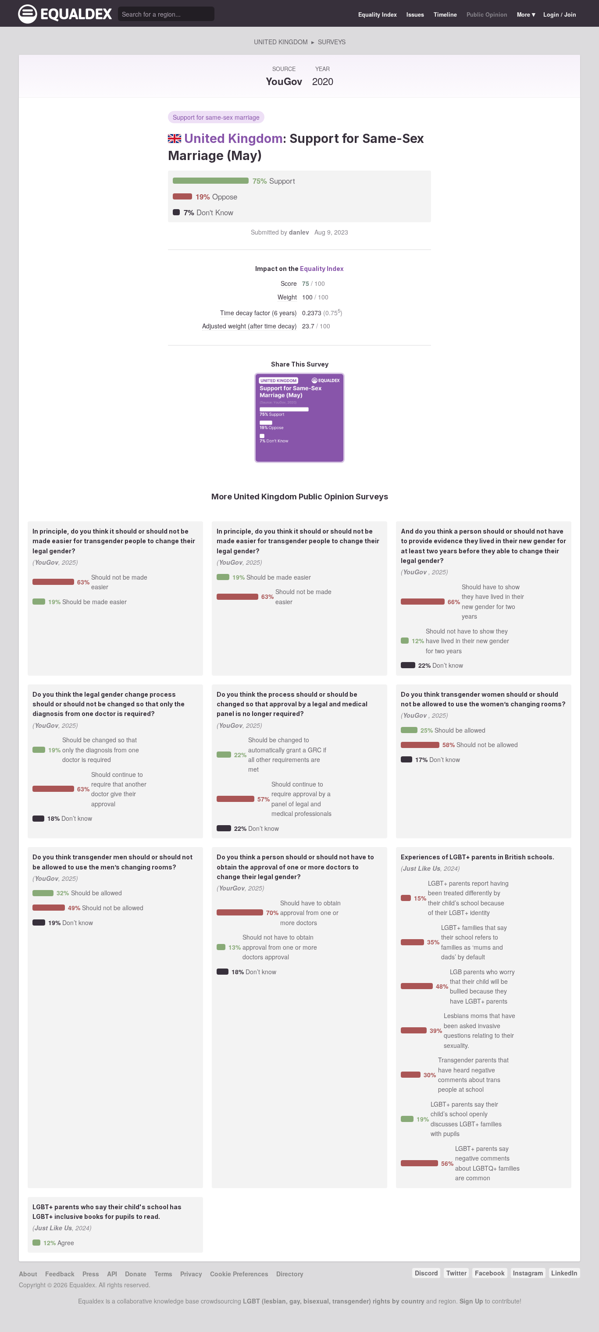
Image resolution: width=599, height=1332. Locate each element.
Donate (135, 1273)
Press (90, 1273)
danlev (299, 232)
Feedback (60, 1273)
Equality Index (377, 14)
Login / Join (559, 14)
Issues (415, 14)
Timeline (445, 14)
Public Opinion (487, 14)
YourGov (232, 887)
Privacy (191, 1273)
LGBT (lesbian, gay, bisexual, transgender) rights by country (333, 1300)
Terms (163, 1273)
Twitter (456, 1272)
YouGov (284, 81)
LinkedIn (564, 1272)
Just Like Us (421, 868)
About (28, 1273)
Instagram (528, 1272)
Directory (289, 1273)
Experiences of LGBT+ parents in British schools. (477, 857)
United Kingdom (233, 138)
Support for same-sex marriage (216, 117)
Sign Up (471, 1300)
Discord (426, 1272)
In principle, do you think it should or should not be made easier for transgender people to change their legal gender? (113, 541)
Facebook (490, 1272)
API (112, 1273)
